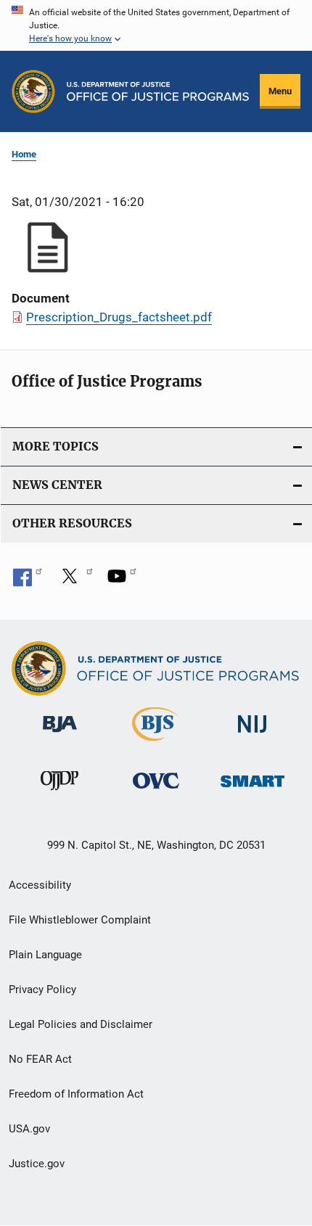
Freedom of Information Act (76, 1093)
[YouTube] (122, 581)
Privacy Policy (42, 989)
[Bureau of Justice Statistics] (155, 743)
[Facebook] (28, 581)
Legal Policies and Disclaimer (80, 1024)
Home (24, 154)
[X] (74, 581)
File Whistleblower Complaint (80, 919)
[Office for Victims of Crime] (156, 791)
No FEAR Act (40, 1059)
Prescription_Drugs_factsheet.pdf (119, 317)
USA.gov (29, 1128)
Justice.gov (37, 1163)
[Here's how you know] (156, 25)
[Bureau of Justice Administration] (60, 735)
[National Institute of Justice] (252, 735)
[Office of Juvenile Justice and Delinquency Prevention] (59, 793)
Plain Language (45, 954)
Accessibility (40, 885)
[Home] (158, 91)
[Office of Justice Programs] (33, 91)
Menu (280, 91)
